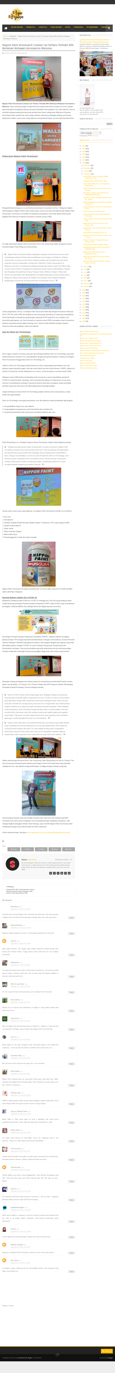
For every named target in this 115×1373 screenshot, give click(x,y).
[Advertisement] (38, 1325)
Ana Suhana (15, 1000)
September (87, 174)
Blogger (110, 1358)
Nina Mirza (15, 907)
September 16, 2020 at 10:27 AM (21, 1191)
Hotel (68, 27)
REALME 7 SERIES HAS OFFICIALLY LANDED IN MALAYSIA (96, 194)
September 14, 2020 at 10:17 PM (21, 927)
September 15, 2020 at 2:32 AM (20, 965)
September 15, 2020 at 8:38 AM (20, 1039)
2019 (84, 290)
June (85, 272)
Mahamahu (15, 962)
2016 (84, 298)
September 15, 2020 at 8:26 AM (20, 1021)
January (86, 286)
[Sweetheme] (50, 873)
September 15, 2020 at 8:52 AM (20, 1058)
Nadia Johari (15, 1130)
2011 (84, 313)
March (86, 281)
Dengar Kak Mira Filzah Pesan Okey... (95, 181)
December (87, 165)
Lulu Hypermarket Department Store (92, 353)
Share (28, 849)
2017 (84, 296)
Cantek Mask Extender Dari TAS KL (95, 232)
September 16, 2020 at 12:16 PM (21, 1231)
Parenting (78, 27)
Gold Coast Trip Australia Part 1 (91, 343)
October (86, 171)
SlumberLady (15, 1167)
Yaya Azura (15, 1018)
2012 (84, 310)
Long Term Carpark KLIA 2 (89, 338)
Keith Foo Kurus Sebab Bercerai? (94, 211)
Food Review (56, 27)
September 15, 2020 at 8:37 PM (20, 1151)
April (85, 278)
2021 (84, 160)
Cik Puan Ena (16, 1149)
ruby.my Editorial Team (19, 1111)
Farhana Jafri (15, 1093)
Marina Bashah (16, 925)
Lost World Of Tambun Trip (89, 331)
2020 (84, 163)
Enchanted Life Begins (25, 1358)
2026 (84, 146)
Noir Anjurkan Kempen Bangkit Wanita (95, 244)
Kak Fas (14, 1189)
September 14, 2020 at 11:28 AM (21, 909)
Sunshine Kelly (16, 1055)
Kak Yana (14, 1260)
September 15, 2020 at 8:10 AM (20, 1002)
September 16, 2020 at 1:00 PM (20, 1247)
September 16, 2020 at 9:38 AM (20, 1170)
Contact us (108, 1351)
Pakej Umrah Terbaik (88, 358)
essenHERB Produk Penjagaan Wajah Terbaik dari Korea (95, 177)
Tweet (15, 849)
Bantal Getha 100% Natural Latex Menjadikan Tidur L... (94, 253)
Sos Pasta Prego (86, 360)
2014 (84, 304)
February (87, 283)
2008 (84, 321)
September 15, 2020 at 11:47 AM (21, 1132)
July (85, 269)
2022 (84, 157)
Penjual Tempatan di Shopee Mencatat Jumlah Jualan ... (95, 241)
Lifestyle (43, 27)
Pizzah (13, 1229)
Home (5, 36)
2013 (84, 307)
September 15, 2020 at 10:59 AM (21, 1095)
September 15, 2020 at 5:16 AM (20, 986)
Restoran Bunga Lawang (89, 368)
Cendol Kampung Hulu (88, 355)
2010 (84, 315)
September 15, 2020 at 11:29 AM (21, 1114)
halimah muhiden (17, 1245)
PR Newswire (92, 27)
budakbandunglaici (17, 1207)
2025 (84, 149)
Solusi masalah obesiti (88, 363)
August (86, 266)
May (85, 275)
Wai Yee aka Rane (17, 984)
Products (30, 27)
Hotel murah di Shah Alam (89, 348)
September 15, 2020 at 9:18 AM (20, 1074)
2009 (84, 318)
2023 (84, 154)
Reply (71, 918)
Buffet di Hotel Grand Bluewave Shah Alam (95, 350)
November (87, 168)
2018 (84, 293)
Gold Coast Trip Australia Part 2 (91, 345)
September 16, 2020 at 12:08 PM (21, 1210)
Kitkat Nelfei (15, 1071)
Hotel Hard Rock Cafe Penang (91, 341)
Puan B (13, 941)
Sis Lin (13, 1037)
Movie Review (17, 27)
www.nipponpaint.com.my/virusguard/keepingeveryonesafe (48, 832)
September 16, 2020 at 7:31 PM (20, 1263)
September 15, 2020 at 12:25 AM (21, 943)
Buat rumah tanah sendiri (89, 365)
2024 (84, 151)
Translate (95, 136)
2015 (84, 301)
